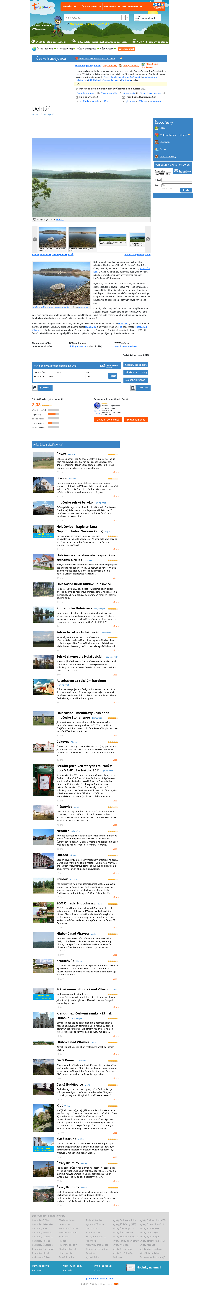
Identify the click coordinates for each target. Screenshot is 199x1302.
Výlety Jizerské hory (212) (125, 1236)
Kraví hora (126, 80)
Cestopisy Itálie (40, 1228)
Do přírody (84, 101)
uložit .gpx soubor (77, 346)
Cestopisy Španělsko (42, 1236)
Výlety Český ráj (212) (123, 1228)
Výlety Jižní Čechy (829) (124, 1224)
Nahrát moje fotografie (138, 254)
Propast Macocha (68, 1232)
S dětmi (105, 101)
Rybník (51, 114)
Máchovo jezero (67, 1220)
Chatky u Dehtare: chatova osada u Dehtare (52, 307)
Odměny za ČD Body (136, 372)
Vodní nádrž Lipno (68, 1228)
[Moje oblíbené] (121, 58)
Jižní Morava (92, 1228)
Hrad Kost (64, 1236)
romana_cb (83, 307)
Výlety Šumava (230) (123, 1232)
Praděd (62, 1240)
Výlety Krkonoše (121, 1244)
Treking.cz (118, 1257)
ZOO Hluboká (94, 80)
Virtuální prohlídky (149, 1253)
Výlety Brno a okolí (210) (152, 1224)
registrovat (159, 7)
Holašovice (123, 324)
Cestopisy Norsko (41, 1240)
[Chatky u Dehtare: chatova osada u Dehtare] (61, 283)
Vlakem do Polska (41, 1257)
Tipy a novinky (110, 65)
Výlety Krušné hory (122, 1249)
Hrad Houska (66, 1253)
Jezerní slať (64, 1224)
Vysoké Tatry (92, 1257)
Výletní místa (129, 93)
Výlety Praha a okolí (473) (153, 1220)
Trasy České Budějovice (138, 96)
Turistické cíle (39, 114)
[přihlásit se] (158, 4)
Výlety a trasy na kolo (151, 1249)
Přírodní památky (109, 93)
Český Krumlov (66, 1257)
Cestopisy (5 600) (40, 1220)
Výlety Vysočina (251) (150, 1236)
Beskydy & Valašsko (96, 1236)
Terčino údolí (136, 77)
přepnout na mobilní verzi (99, 1278)
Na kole (95, 101)
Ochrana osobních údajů (152, 1257)
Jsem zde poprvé (40, 1265)
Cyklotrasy (130, 101)
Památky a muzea (85, 93)
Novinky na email (149, 1267)
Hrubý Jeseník (93, 1232)
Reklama (36, 1270)
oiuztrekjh (60, 219)
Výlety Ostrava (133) (150, 1232)
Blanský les (90, 327)
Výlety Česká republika (124, 1220)
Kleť (120, 327)
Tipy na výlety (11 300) (97, 24)
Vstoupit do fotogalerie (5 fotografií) (53, 254)
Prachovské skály (68, 1244)
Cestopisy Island (40, 1253)
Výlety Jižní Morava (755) (152, 1240)
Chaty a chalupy (131, 65)
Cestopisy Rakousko (42, 1224)
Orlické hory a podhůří (97, 1249)
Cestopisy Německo (42, 1232)
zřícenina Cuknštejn (111, 80)
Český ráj (90, 1253)
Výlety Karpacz (147, 1244)
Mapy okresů (77, 24)
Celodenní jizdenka (135, 380)
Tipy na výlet (86, 96)
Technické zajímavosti (150, 93)
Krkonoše (91, 1240)
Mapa (163, 127)
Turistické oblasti (94, 1220)
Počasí (163, 149)
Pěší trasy (142, 101)
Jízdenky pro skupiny (136, 364)
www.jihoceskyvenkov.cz (126, 346)
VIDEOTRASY (156, 101)
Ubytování (165, 141)
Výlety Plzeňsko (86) (150, 1228)
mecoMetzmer (97, 412)
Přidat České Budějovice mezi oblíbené (97, 58)
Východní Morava (95, 1224)
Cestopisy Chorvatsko (43, 1249)
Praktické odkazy (103, 1265)
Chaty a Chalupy (168, 156)
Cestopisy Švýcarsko (42, 1244)
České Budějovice (51, 58)
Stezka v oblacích (67, 1249)
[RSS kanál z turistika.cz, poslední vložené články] (116, 1284)
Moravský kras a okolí (97, 1244)
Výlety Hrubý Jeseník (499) (126, 1240)
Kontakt (98, 1270)
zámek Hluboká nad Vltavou (116, 77)
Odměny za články (72, 1265)
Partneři (67, 1270)
